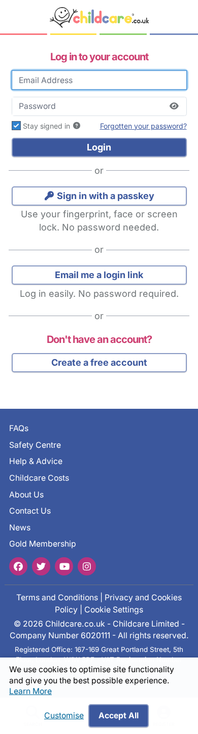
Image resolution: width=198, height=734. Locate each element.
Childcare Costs (39, 477)
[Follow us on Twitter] (41, 566)
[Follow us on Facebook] (18, 566)
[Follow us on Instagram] (87, 566)
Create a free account (99, 362)
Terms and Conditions (57, 597)
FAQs (18, 428)
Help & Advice (35, 461)
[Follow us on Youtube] (64, 566)
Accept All (118, 715)
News (19, 527)
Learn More (30, 691)
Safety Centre (35, 444)
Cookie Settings (113, 609)
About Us (26, 494)
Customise (64, 715)
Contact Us (30, 511)
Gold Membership (42, 544)
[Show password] (174, 106)
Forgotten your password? (143, 126)
